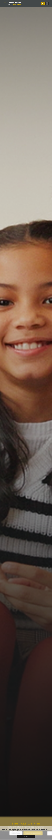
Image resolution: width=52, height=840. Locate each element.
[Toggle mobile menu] (4, 3)
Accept (26, 836)
